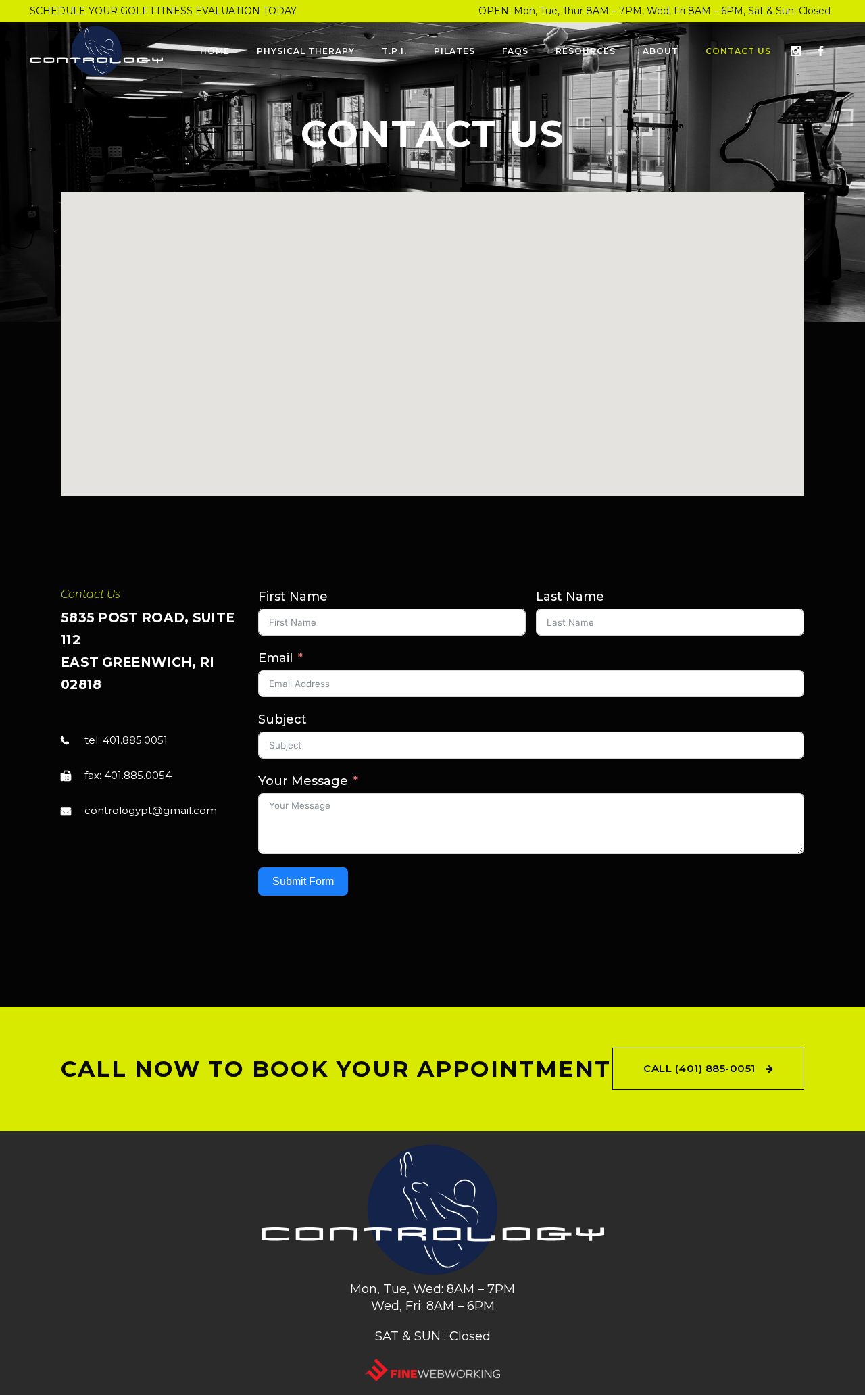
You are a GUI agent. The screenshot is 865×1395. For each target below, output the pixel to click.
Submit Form (303, 881)
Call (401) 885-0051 (699, 1068)
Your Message (303, 780)
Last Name (570, 596)
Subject (282, 719)
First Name (293, 596)
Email (275, 658)
